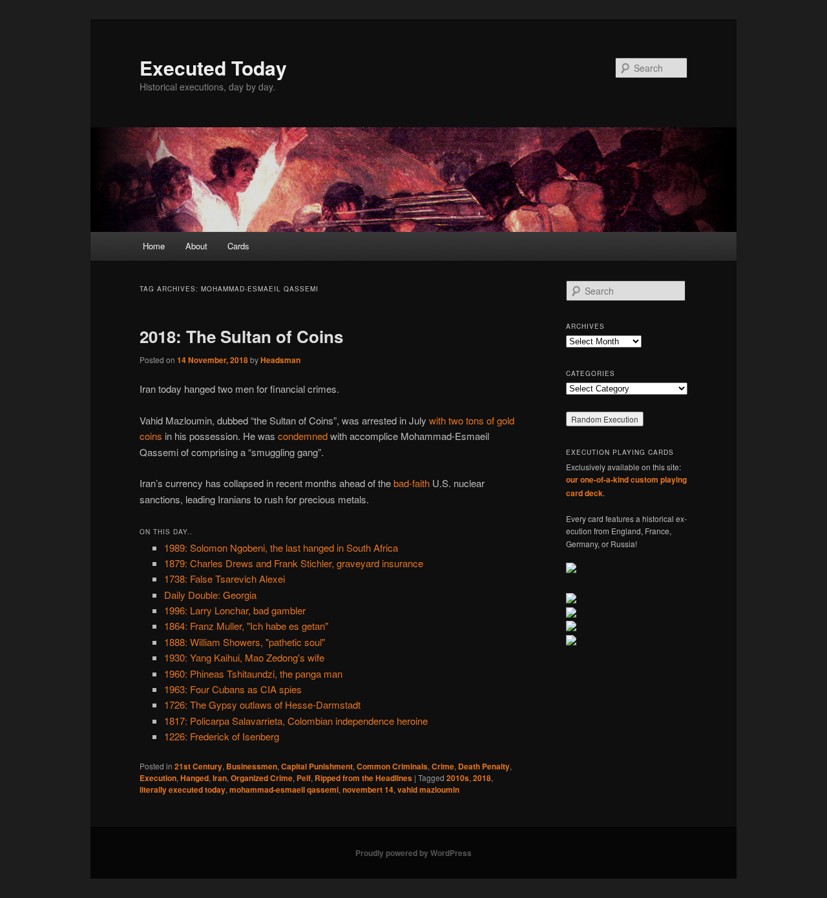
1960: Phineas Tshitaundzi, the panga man (253, 673)
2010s (457, 778)
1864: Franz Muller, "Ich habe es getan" (246, 625)
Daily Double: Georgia (210, 594)
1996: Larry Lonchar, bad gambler (235, 610)
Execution (158, 778)
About (196, 246)
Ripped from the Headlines (363, 778)
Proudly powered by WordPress (413, 853)
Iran (220, 778)
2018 (482, 778)
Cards (238, 246)
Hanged (194, 778)
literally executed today (182, 789)
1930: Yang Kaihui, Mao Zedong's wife (244, 657)
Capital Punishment (317, 766)
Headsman (280, 360)
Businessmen (251, 766)
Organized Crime (262, 778)
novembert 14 (367, 789)
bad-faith (411, 483)
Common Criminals (392, 766)
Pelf (304, 778)
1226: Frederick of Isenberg (221, 736)
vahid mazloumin (428, 789)
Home (154, 246)
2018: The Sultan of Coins (241, 336)
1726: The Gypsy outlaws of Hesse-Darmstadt (262, 704)
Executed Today (213, 67)
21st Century (198, 766)
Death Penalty (484, 766)
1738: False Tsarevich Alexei (224, 578)
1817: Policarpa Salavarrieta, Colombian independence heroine (296, 720)
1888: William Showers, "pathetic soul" (244, 642)
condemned (303, 436)
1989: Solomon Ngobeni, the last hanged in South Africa (281, 547)
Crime (443, 766)
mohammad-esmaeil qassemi (284, 789)
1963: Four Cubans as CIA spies (233, 689)
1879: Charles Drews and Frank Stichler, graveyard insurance (293, 563)
